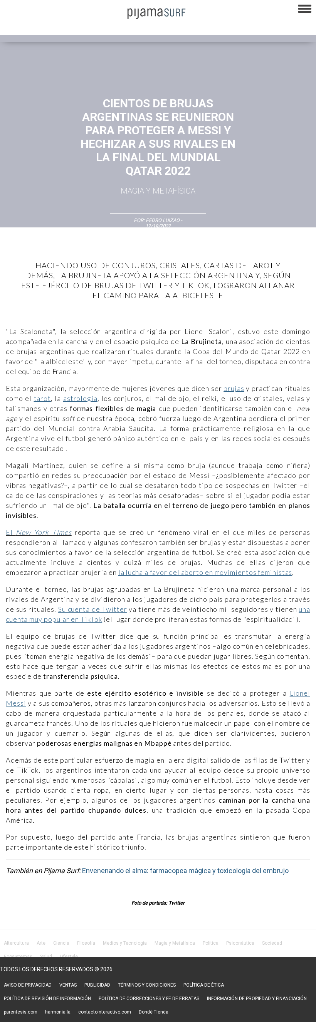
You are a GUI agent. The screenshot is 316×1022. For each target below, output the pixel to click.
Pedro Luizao (163, 220)
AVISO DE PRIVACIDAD (28, 985)
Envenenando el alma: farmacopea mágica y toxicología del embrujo (185, 871)
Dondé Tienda (153, 1012)
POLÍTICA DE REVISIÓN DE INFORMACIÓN (47, 998)
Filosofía (86, 943)
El (39, 532)
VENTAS (68, 985)
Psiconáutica (240, 943)
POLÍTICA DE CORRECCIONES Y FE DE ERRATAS (149, 998)
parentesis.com (20, 1012)
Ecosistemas (18, 956)
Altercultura (16, 943)
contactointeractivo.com (104, 1012)
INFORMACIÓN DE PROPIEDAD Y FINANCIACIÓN (257, 998)
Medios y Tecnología (125, 943)
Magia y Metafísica (158, 190)
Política (211, 943)
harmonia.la (58, 1012)
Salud (46, 956)
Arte (41, 943)
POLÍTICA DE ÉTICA (203, 985)
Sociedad (272, 943)
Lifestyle (69, 956)
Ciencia (61, 943)
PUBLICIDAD (97, 985)
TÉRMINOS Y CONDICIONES (147, 985)
